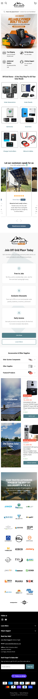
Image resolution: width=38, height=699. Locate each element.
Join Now (19, 335)
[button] (17, 220)
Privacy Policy (13, 693)
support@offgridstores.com (13, 643)
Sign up (29, 667)
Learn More (19, 342)
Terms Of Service (24, 693)
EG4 (24, 410)
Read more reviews (19, 226)
